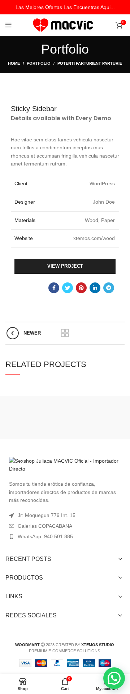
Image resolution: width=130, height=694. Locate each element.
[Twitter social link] (67, 287)
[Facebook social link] (53, 287)
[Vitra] (34, 417)
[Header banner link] (65, 7)
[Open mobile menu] (8, 25)
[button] (114, 678)
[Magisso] (95, 417)
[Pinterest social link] (81, 287)
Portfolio (39, 63)
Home (14, 63)
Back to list (65, 333)
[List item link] (65, 536)
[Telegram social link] (108, 287)
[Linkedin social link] (95, 287)
